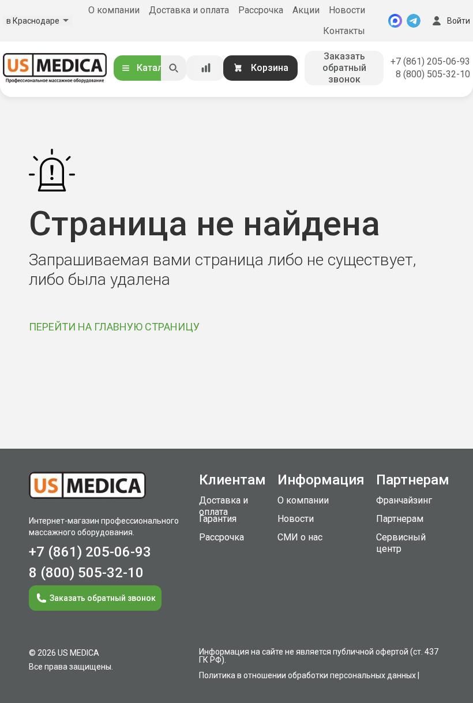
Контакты (344, 30)
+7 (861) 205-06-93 (430, 61)
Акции (306, 10)
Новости (347, 10)
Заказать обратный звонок (344, 68)
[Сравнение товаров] (206, 68)
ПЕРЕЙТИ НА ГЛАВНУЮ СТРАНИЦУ (114, 327)
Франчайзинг (404, 500)
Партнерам (399, 518)
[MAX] (395, 21)
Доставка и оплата (189, 10)
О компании (114, 10)
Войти (458, 20)
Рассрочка (260, 10)
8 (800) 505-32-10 (433, 74)
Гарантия (217, 518)
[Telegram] (414, 21)
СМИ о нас (299, 537)
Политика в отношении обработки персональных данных (307, 675)
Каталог (154, 67)
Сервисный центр (401, 543)
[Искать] (173, 68)
